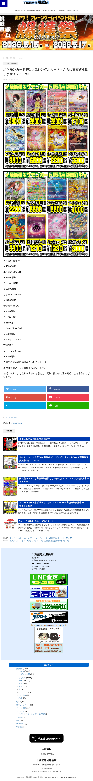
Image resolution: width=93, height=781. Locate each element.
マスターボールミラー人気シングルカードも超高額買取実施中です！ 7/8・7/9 (39, 541)
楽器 (17, 720)
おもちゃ (22, 678)
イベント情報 (21, 708)
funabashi (17, 423)
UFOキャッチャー (22, 705)
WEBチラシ (20, 724)
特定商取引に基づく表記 (39, 771)
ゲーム (21, 681)
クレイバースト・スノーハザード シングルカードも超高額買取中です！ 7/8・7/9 (41, 538)
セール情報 (20, 711)
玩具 (17, 702)
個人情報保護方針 (55, 771)
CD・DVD (22, 692)
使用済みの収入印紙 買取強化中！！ (36, 439)
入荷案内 (19, 717)
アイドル (22, 695)
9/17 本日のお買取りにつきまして (36, 521)
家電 (20, 684)
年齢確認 (19, 727)
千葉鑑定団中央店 (46, 754)
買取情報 (14, 417)
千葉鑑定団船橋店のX (49, 738)
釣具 (20, 698)
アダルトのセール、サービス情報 (32, 714)
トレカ (7, 417)
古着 (20, 686)
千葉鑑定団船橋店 (46, 760)
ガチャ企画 (25, 674)
